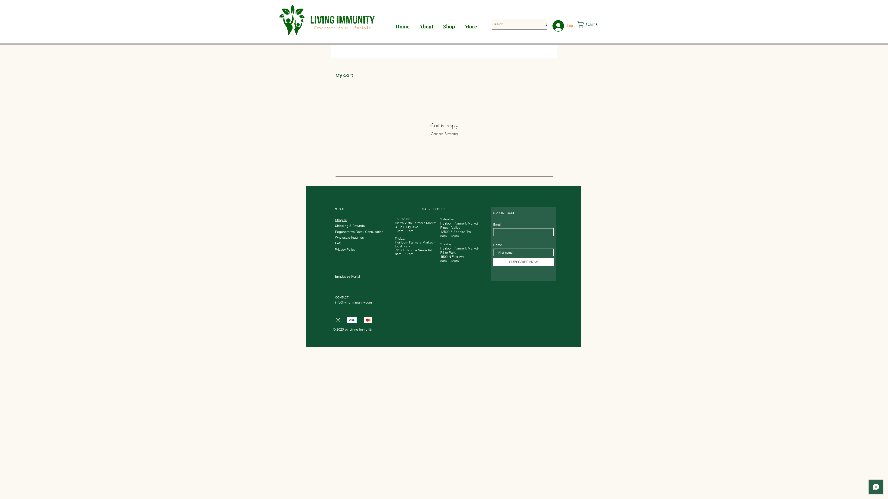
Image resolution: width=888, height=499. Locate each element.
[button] (590, 24)
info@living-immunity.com (353, 302)
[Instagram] (338, 320)
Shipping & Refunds (350, 226)
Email (497, 224)
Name (497, 244)
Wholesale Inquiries (349, 237)
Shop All (341, 220)
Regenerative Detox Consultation (359, 232)
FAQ (338, 243)
